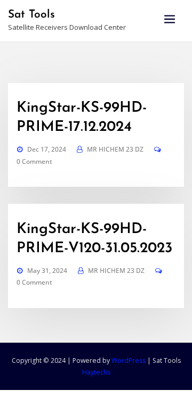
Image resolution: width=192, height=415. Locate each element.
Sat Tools (31, 14)
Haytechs (96, 372)
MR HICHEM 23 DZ (115, 149)
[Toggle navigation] (169, 19)
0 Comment (34, 161)
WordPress (128, 360)
